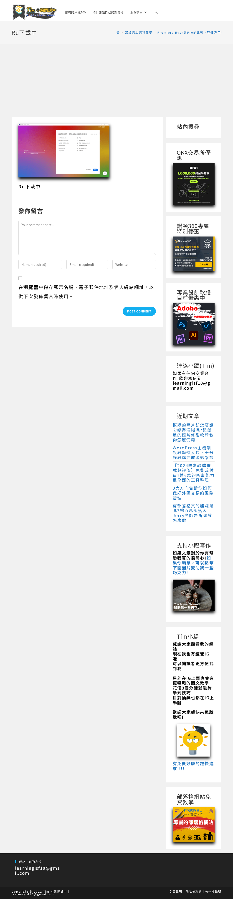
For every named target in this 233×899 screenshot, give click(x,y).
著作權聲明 (213, 891)
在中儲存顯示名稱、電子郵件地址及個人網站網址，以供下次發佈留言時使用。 (86, 291)
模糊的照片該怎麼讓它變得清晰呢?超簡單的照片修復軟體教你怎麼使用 (193, 432)
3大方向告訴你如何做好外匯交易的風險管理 (193, 493)
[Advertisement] (116, 83)
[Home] (118, 32)
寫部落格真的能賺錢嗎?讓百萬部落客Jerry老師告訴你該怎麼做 (193, 513)
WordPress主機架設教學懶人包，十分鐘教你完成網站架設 (193, 452)
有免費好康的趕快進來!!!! (193, 765)
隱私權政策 (194, 891)
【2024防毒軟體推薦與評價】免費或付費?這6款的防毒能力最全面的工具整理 (194, 472)
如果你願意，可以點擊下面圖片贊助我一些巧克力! (193, 565)
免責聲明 (176, 891)
